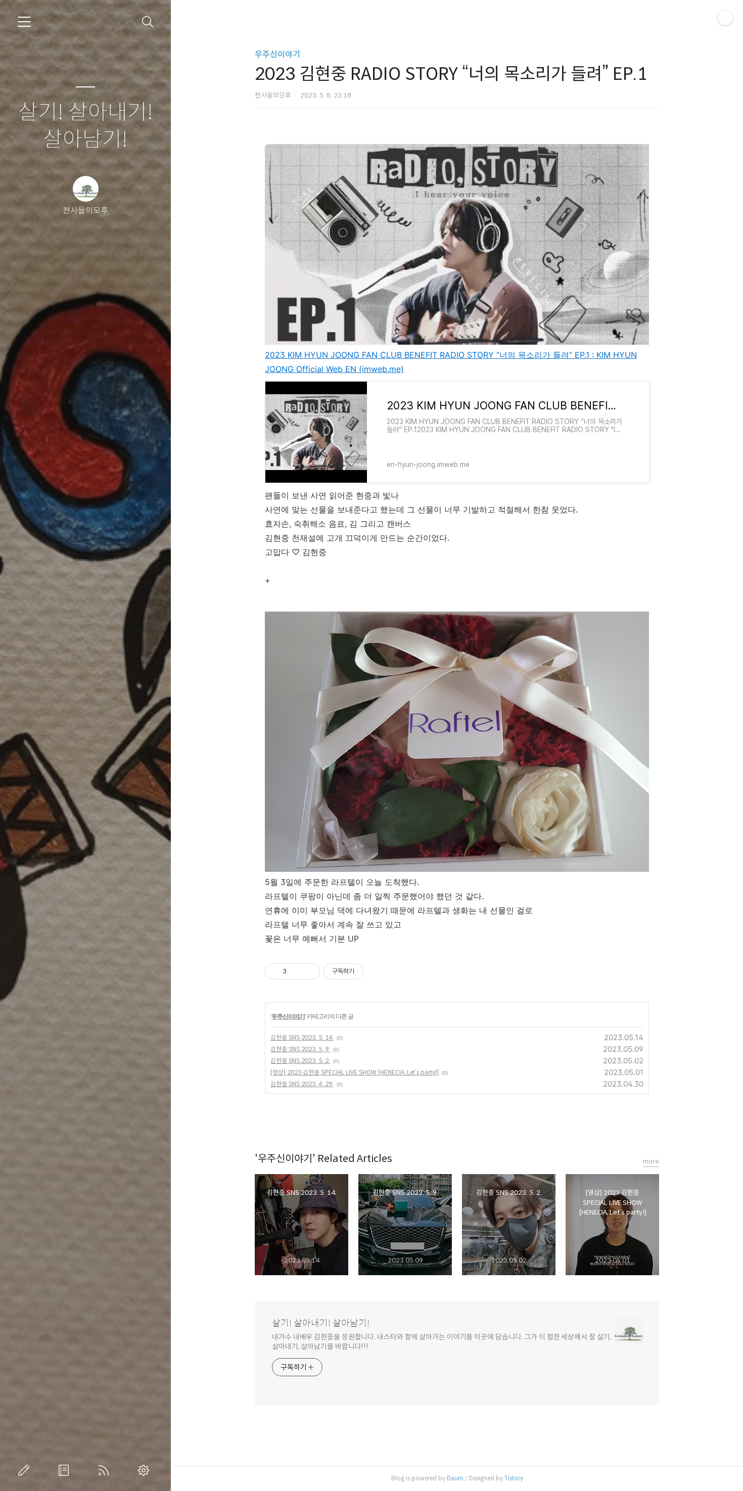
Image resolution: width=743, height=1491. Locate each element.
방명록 (66, 1470)
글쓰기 (26, 1470)
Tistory (513, 1478)
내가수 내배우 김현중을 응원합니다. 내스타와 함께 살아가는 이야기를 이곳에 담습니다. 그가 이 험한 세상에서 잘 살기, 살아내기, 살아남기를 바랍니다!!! (441, 1341)
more (651, 1161)
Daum (455, 1478)
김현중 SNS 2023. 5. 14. (302, 1037)
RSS (106, 1470)
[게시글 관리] (308, 971)
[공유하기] (296, 971)
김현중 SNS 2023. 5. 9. (300, 1049)
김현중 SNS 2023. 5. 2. (300, 1060)
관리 (145, 1470)
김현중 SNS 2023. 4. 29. (302, 1084)
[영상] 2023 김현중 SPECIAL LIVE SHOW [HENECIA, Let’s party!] (354, 1072)
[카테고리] (24, 21)
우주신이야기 (277, 54)
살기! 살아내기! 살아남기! (85, 126)
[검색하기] (148, 22)
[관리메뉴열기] (725, 17)
